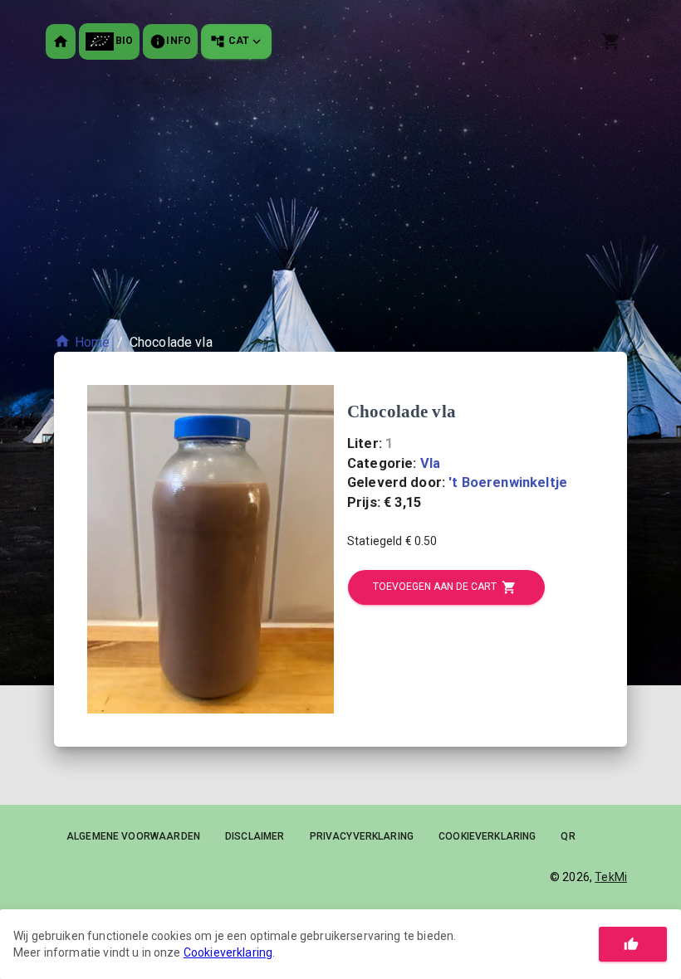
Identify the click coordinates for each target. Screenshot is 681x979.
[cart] (611, 41)
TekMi (611, 877)
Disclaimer (255, 836)
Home (92, 342)
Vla (430, 463)
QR (568, 836)
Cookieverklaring (487, 836)
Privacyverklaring (362, 836)
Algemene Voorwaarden (133, 836)
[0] (613, 41)
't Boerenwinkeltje (507, 482)
